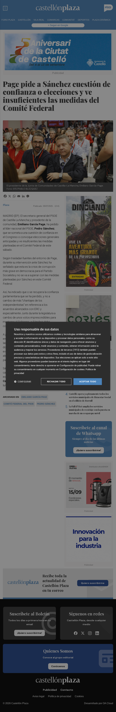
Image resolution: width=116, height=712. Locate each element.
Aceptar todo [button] (87, 381)
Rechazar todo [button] (56, 381)
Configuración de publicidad (73, 365)
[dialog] (58, 356)
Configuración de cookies (72, 369)
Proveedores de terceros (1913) (63, 349)
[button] (22, 381)
